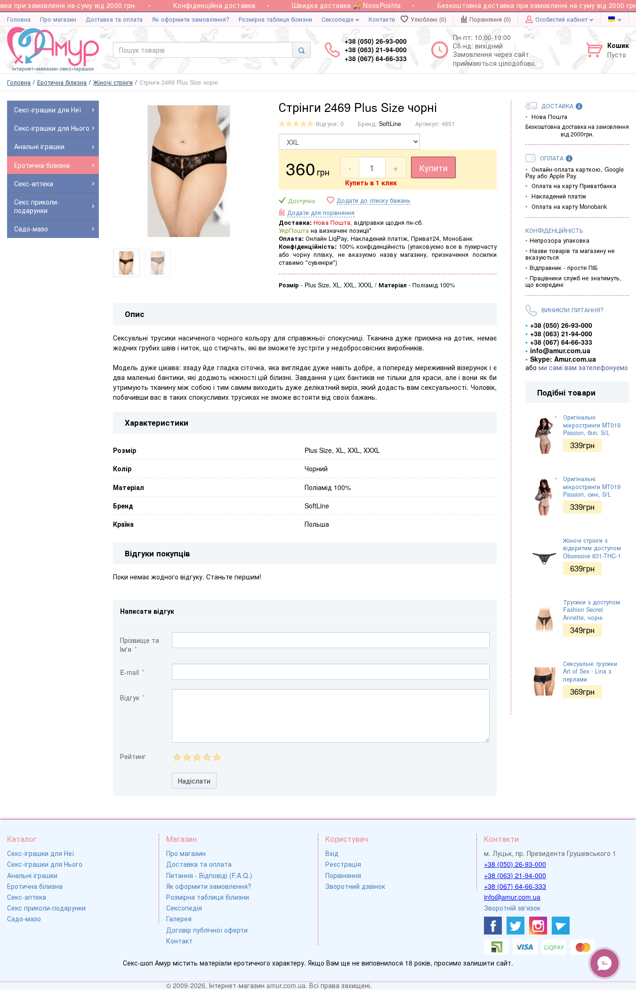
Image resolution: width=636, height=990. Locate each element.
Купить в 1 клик (371, 182)
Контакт (179, 940)
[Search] (301, 50)
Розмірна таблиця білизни (275, 19)
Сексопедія (338, 19)
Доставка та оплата (114, 19)
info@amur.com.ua (512, 897)
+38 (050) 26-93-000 (515, 864)
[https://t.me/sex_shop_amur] (561, 926)
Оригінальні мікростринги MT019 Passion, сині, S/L (591, 487)
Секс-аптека (26, 897)
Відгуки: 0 (330, 123)
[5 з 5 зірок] (216, 757)
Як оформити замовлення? (190, 19)
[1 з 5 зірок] (177, 757)
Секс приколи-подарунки (46, 907)
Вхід (331, 853)
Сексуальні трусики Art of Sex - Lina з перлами (590, 671)
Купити (433, 167)
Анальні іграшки (32, 875)
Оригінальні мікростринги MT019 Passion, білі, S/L (591, 425)
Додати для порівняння (320, 212)
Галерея (179, 918)
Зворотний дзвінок (355, 886)
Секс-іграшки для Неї (40, 853)
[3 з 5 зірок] (196, 757)
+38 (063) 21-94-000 (515, 875)
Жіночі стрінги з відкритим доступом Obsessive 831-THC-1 (592, 548)
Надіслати (194, 780)
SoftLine (390, 123)
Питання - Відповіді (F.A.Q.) (209, 875)
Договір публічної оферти (207, 930)
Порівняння (343, 875)
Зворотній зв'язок (512, 907)
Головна (19, 19)
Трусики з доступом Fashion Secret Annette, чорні (591, 610)
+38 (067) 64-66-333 (515, 886)
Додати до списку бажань (374, 201)
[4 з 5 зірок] (206, 757)
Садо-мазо (24, 918)
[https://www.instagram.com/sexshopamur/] (538, 926)
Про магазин (58, 19)
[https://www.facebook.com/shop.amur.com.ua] (493, 926)
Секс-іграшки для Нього (44, 864)
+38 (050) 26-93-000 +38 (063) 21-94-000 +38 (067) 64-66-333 (376, 50)
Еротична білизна (35, 886)
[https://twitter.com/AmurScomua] (515, 926)
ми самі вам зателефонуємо (583, 367)
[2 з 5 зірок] (187, 757)
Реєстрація (343, 864)
